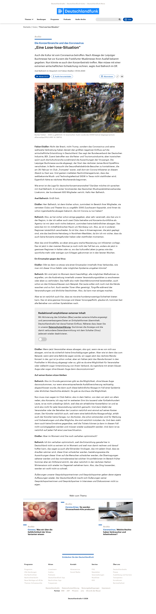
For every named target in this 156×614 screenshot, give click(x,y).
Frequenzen (52, 583)
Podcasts (67, 19)
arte (82, 591)
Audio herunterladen (63, 76)
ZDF (68, 591)
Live (129, 19)
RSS (93, 580)
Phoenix (75, 591)
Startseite (26, 27)
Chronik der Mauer (93, 591)
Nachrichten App (54, 580)
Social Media (75, 572)
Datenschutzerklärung (60, 327)
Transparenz (117, 577)
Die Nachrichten (30, 575)
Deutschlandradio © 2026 (78, 598)
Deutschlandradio (58, 4)
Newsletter (96, 572)
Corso (34, 27)
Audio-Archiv (80, 19)
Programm (55, 19)
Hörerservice (75, 569)
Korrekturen (117, 580)
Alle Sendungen (30, 572)
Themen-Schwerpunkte (33, 583)
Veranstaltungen (98, 575)
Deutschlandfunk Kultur (76, 4)
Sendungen (41, 19)
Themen (28, 19)
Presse (115, 572)
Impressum (106, 588)
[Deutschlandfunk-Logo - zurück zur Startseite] (78, 11)
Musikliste (95, 577)
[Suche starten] (119, 19)
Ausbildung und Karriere (122, 575)
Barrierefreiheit (118, 583)
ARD (62, 591)
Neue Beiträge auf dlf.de (33, 580)
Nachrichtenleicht (31, 577)
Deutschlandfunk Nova (96, 4)
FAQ (93, 569)
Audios (51, 572)
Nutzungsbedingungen (90, 588)
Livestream (52, 569)
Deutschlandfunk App (56, 577)
